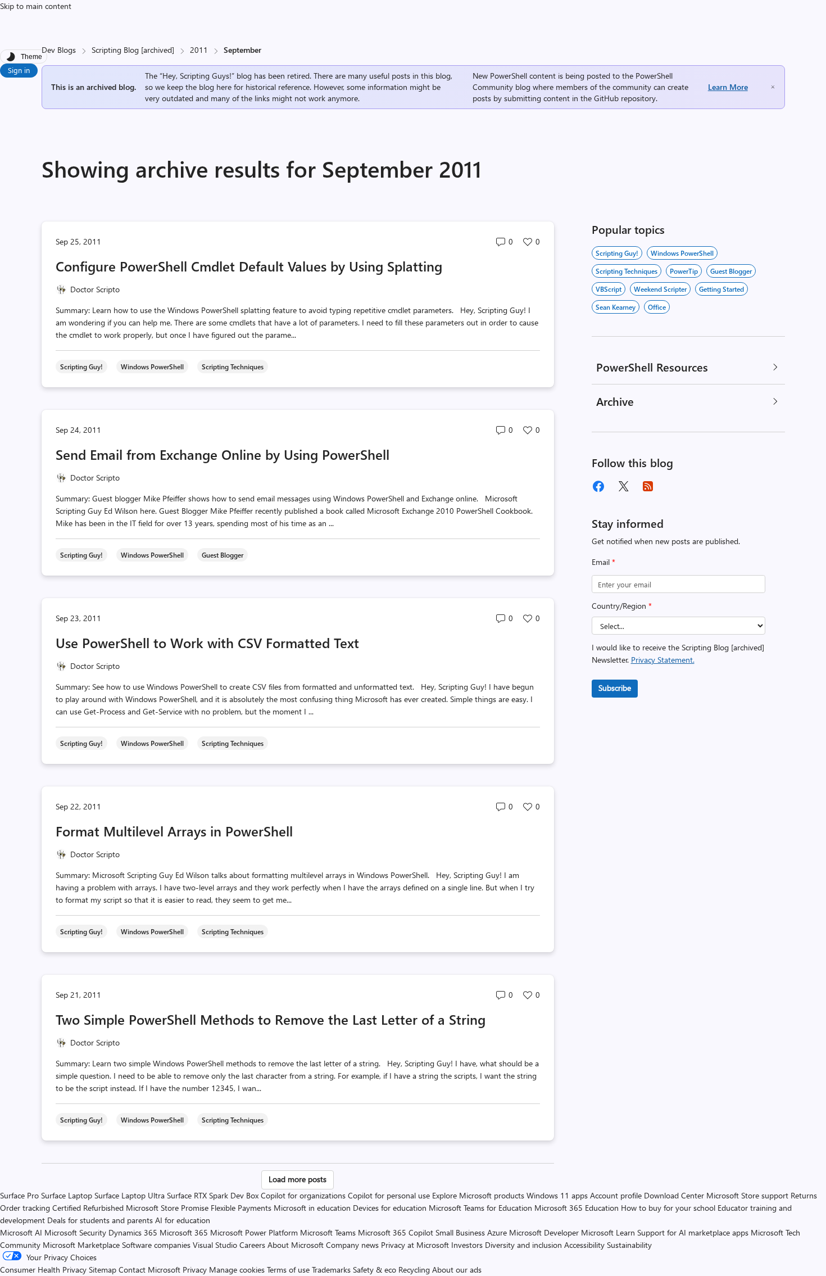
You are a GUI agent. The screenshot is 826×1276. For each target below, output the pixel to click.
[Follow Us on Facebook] (598, 486)
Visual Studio (215, 1244)
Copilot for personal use (389, 1195)
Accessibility (584, 1244)
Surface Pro (19, 1195)
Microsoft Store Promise (167, 1207)
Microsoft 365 (184, 1232)
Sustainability (629, 1244)
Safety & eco (374, 1269)
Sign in (19, 70)
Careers (252, 1244)
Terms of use (288, 1269)
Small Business (460, 1232)
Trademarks (331, 1269)
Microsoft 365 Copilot (395, 1232)
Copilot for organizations (303, 1195)
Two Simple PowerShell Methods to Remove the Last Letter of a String (270, 1019)
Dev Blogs (59, 49)
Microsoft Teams (328, 1232)
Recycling (414, 1269)
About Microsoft (295, 1244)
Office (657, 306)
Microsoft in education (312, 1207)
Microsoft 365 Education (576, 1207)
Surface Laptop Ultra (129, 1195)
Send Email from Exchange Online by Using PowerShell (222, 454)
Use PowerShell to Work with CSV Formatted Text (207, 642)
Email (603, 561)
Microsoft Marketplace (81, 1244)
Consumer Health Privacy (43, 1269)
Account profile (616, 1195)
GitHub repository (625, 98)
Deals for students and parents (100, 1220)
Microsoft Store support (747, 1195)
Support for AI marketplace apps (692, 1232)
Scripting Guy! (617, 252)
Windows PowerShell (682, 252)
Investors (467, 1244)
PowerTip (684, 270)
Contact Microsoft (149, 1269)
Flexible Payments (241, 1207)
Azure (497, 1232)
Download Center (674, 1195)
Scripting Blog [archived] (133, 49)
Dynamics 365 (132, 1232)
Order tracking (25, 1207)
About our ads (457, 1269)
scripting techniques (626, 270)
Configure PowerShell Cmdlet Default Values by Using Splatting (249, 266)
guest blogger (731, 270)
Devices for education (389, 1207)
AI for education (182, 1220)
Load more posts (297, 1179)
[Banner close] (772, 86)
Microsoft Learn (608, 1232)
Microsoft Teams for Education (480, 1207)
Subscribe (614, 687)
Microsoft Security (75, 1232)
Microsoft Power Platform (254, 1232)
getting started (721, 288)
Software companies (156, 1244)
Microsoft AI (21, 1232)
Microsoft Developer (544, 1232)
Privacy (196, 1269)
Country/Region (622, 605)
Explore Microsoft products (478, 1195)
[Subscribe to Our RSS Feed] (648, 486)
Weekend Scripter (660, 288)
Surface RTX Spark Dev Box (212, 1195)
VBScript (608, 288)
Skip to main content (35, 6)
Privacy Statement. (663, 659)
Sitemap (102, 1269)
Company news (352, 1244)
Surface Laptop (66, 1195)
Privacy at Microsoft (415, 1244)
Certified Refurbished (88, 1207)
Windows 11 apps (557, 1195)
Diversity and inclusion (523, 1244)
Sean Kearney (616, 306)
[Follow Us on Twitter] (623, 486)
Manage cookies (237, 1269)
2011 (199, 49)
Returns (804, 1195)
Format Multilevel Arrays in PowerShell (174, 831)
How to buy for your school (668, 1207)
